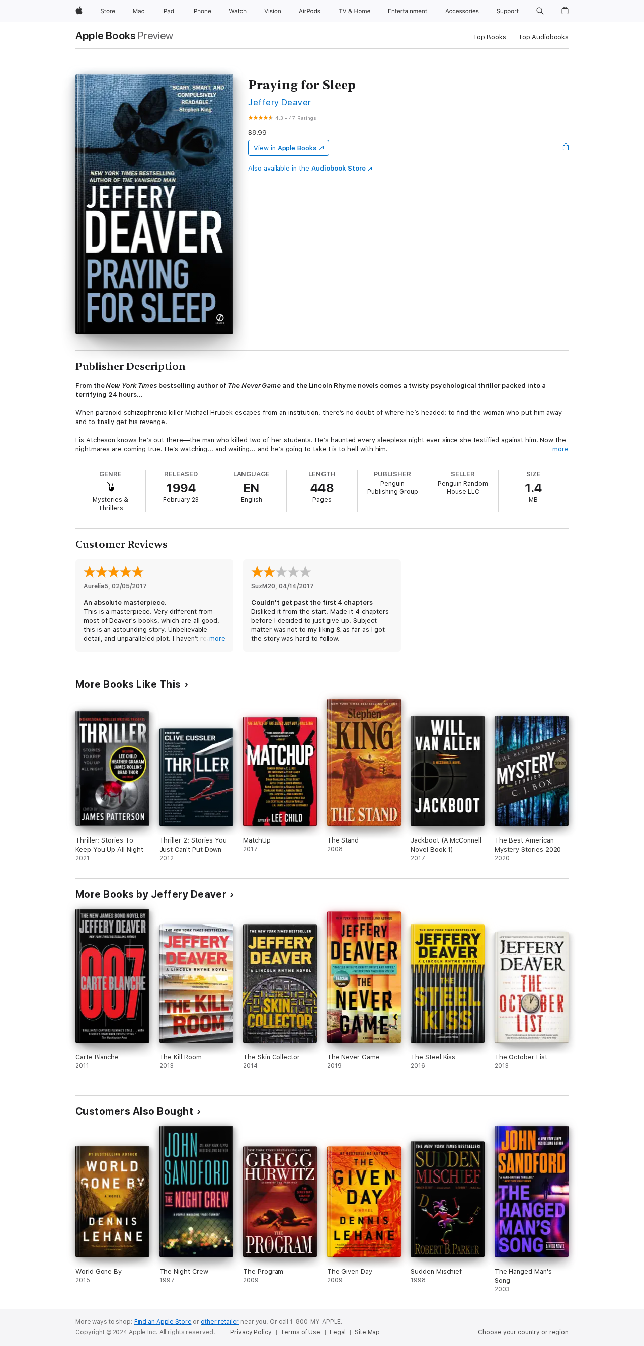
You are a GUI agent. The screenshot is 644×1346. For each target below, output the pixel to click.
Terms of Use (300, 1332)
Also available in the (307, 168)
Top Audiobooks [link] (543, 37)
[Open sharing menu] (566, 147)
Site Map (367, 1332)
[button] (540, 11)
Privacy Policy (250, 1332)
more (560, 449)
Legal (338, 1332)
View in (285, 148)
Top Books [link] (489, 37)
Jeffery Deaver (279, 102)
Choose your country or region (523, 1332)
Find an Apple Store (163, 1321)
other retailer (220, 1321)
